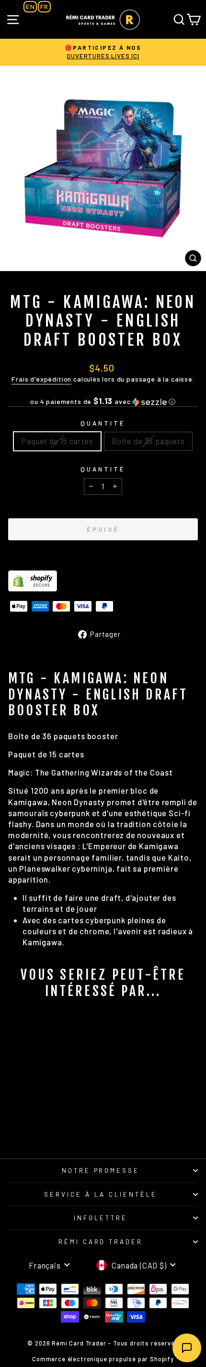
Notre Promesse (101, 1170)
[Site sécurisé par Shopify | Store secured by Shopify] (103, 580)
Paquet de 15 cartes (57, 441)
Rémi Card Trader (100, 1242)
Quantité (103, 423)
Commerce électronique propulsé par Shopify (103, 1359)
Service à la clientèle (100, 1194)
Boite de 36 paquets (148, 441)
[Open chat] (186, 1348)
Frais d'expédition (41, 379)
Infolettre (100, 1218)
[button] (103, 401)
